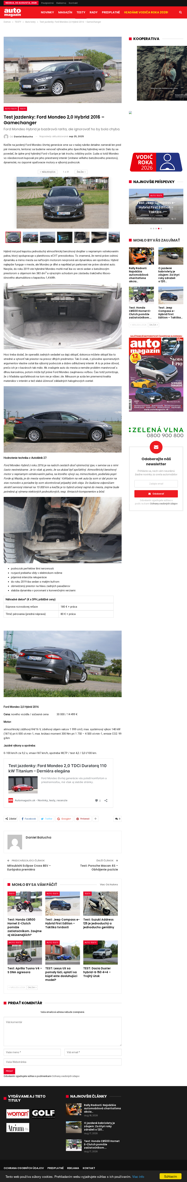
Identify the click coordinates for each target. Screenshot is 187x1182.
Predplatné (47, 3)
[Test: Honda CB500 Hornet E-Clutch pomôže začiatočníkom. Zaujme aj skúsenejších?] (24, 904)
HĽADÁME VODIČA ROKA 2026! (146, 12)
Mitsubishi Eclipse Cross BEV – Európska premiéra (29, 867)
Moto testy (15, 942)
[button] (31, 237)
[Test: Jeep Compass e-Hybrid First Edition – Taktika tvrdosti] (62, 904)
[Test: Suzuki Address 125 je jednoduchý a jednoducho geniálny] (100, 904)
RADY (94, 12)
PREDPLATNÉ (111, 12)
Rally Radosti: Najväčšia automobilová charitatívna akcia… (102, 1108)
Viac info (138, 1176)
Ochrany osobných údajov (65, 1076)
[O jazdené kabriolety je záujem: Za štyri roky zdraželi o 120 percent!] (74, 1127)
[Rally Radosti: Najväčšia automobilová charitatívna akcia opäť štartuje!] (74, 1109)
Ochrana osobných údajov (24, 1168)
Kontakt (73, 3)
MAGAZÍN (65, 12)
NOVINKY (47, 12)
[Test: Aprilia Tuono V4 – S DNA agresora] (24, 952)
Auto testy (11, 108)
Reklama (61, 3)
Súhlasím (170, 1176)
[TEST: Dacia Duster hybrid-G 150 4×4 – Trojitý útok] (100, 952)
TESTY (81, 12)
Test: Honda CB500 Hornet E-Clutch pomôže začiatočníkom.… (102, 1144)
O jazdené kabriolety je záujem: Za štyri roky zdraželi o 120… (99, 1126)
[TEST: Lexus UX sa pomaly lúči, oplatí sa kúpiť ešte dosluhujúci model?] (62, 952)
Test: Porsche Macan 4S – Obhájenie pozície (99, 867)
